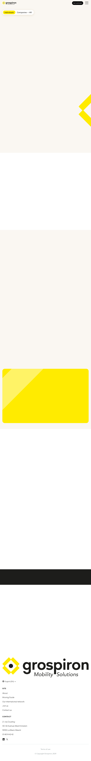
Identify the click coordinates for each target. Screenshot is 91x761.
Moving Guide (8, 697)
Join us (5, 705)
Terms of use (45, 749)
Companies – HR (24, 12)
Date (7, 57)
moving (15, 553)
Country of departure (14, 37)
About (5, 693)
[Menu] (87, 3)
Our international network (13, 701)
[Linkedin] (3, 739)
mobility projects (79, 543)
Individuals (9, 12)
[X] (7, 739)
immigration (22, 553)
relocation (33, 553)
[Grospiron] (9, 3)
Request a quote (75, 70)
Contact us (7, 710)
